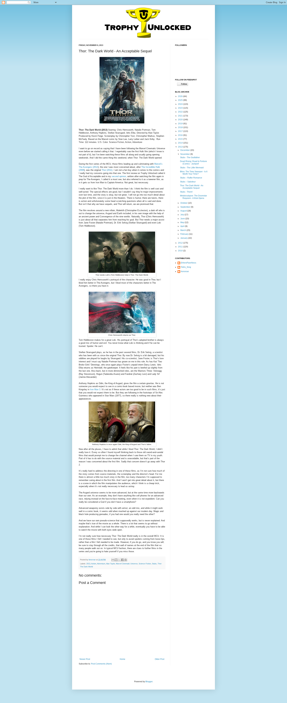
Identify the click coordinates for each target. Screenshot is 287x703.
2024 (180, 104)
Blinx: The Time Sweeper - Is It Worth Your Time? (193, 172)
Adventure (101, 564)
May (182, 222)
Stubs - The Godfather (190, 157)
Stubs (154, 564)
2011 (180, 247)
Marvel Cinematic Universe (127, 564)
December (185, 150)
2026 (180, 96)
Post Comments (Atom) (101, 664)
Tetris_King (186, 267)
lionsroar (92, 560)
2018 (180, 127)
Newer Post (85, 659)
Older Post (159, 659)
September (185, 207)
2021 (180, 116)
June (182, 218)
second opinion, (119, 176)
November (185, 154)
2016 (180, 135)
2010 (180, 251)
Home (122, 659)
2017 (180, 131)
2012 (180, 243)
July (182, 214)
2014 (180, 143)
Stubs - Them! (186, 192)
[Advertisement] (191, 295)
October (184, 203)
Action (93, 564)
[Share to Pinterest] (125, 559)
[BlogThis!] (116, 559)
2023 (180, 108)
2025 (180, 100)
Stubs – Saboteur (188, 182)
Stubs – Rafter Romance (191, 178)
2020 (180, 119)
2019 (180, 123)
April (182, 226)
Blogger (148, 681)
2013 (88, 564)
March (183, 230)
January (184, 238)
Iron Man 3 (95, 389)
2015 (180, 139)
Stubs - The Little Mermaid (192, 167)
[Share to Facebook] (122, 559)
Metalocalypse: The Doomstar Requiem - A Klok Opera (193, 197)
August (183, 211)
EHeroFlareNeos (188, 263)
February (184, 234)
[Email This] (113, 559)
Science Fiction (145, 564)
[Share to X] (119, 559)
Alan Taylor (110, 564)
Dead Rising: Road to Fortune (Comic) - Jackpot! (193, 162)
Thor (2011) (107, 170)
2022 (180, 112)
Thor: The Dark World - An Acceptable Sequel (191, 186)
